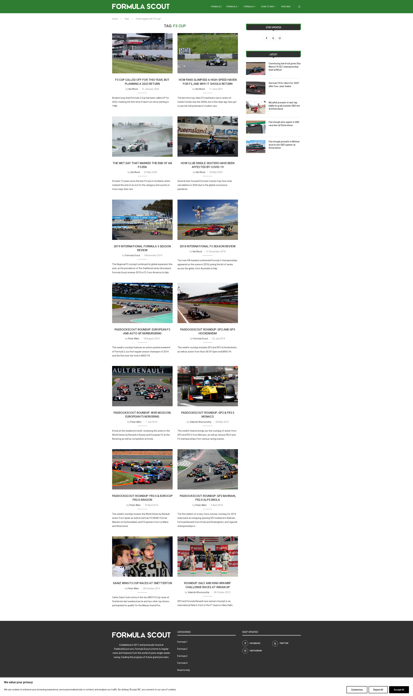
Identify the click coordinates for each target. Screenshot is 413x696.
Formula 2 (216, 6)
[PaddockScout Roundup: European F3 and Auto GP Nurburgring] (142, 303)
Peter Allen (133, 338)
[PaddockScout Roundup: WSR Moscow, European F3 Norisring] (142, 386)
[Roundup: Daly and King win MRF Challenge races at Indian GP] (207, 556)
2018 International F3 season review (208, 246)
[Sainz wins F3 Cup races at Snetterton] (142, 556)
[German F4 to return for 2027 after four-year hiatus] (255, 88)
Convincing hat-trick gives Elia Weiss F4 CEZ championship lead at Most (285, 66)
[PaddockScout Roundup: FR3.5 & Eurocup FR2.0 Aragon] (142, 469)
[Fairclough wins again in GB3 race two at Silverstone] (255, 127)
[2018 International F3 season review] (207, 220)
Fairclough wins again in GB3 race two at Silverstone (284, 124)
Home (115, 19)
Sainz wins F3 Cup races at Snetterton (142, 583)
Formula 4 (249, 6)
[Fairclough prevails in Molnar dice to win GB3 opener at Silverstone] (255, 146)
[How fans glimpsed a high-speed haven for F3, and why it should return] (207, 53)
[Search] (299, 6)
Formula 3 (231, 6)
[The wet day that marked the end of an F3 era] (142, 136)
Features (285, 6)
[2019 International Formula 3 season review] (142, 220)
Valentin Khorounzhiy (200, 422)
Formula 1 (182, 642)
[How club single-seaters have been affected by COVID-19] (207, 136)
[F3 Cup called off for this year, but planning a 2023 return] (142, 53)
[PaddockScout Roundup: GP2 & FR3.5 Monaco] (207, 386)
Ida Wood (133, 89)
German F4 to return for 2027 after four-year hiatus (284, 85)
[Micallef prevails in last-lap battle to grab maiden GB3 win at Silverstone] (255, 107)
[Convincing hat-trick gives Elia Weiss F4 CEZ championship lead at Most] (255, 68)
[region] (206, 686)
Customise (357, 689)
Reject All (378, 689)
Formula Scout (132, 255)
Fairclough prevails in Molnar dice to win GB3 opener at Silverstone (284, 144)
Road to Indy (267, 6)
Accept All (399, 689)
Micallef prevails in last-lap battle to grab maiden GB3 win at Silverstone (284, 105)
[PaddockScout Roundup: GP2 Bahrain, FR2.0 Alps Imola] (207, 469)
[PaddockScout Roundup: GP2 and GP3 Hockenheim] (207, 303)
